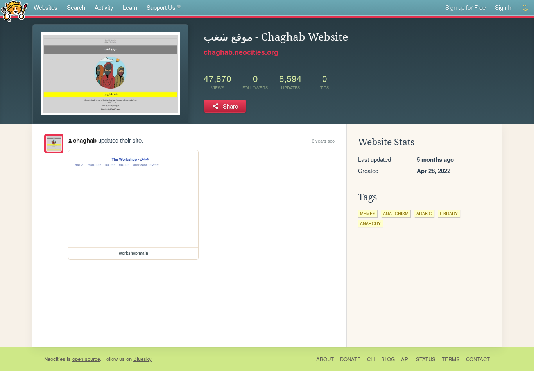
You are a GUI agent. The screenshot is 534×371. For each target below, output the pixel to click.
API (405, 359)
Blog (388, 359)
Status (425, 359)
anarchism (396, 213)
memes (367, 213)
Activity (104, 7)
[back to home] (14, 11)
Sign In (503, 7)
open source (86, 358)
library (449, 213)
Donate (350, 359)
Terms (451, 359)
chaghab (85, 140)
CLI (371, 359)
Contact (478, 359)
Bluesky (142, 358)
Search (76, 7)
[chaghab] (54, 144)
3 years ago (323, 140)
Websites (45, 7)
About (325, 359)
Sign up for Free (465, 7)
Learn (130, 7)
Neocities (54, 358)
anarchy (370, 223)
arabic (424, 213)
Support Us (161, 7)
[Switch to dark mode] (525, 7)
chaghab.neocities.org (241, 52)
